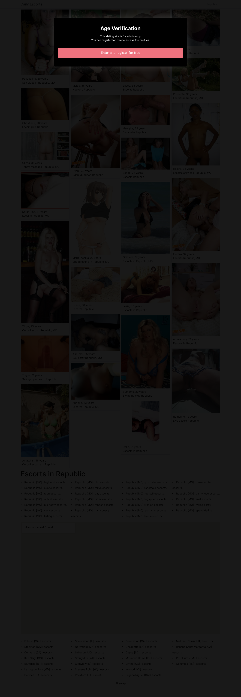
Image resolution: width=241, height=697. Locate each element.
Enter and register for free (120, 53)
